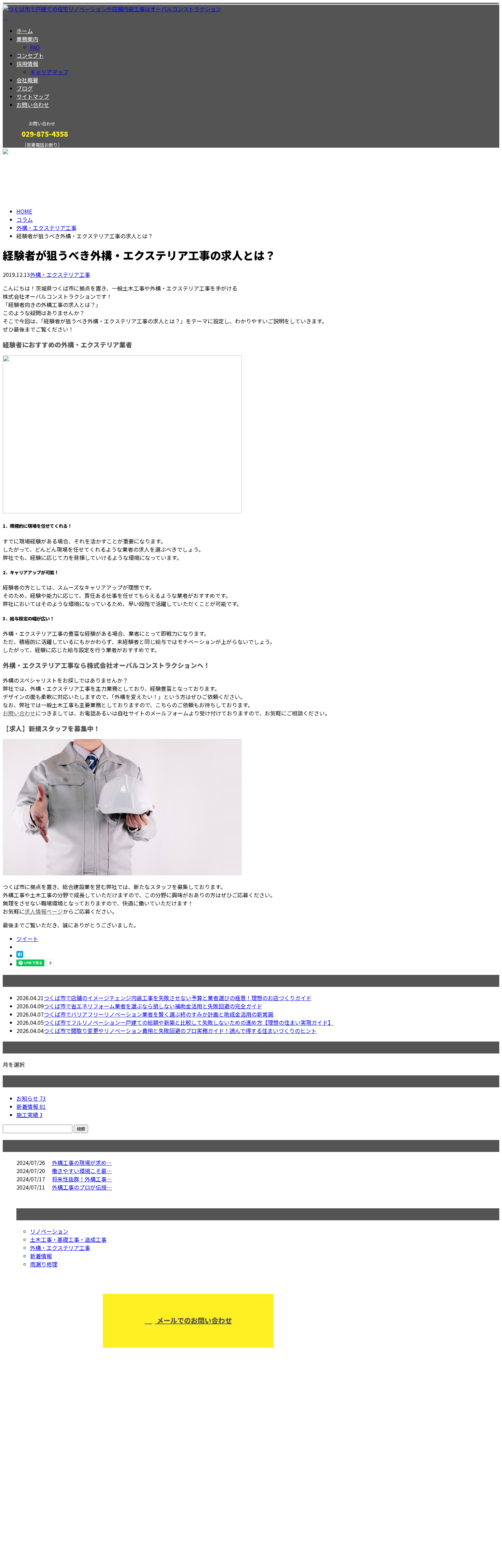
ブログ (24, 88)
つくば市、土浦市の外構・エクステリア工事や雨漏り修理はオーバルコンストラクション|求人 (118, 1521)
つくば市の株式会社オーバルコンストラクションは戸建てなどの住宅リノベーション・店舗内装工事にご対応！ (156, 1443)
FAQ (35, 47)
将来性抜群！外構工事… (82, 1179)
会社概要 (27, 80)
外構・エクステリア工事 (46, 228)
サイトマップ (32, 96)
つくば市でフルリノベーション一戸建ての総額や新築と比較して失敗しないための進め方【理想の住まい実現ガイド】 (188, 1022)
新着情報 (31, 1106)
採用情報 (27, 63)
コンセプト (30, 55)
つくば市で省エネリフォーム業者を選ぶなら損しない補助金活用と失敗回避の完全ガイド (153, 1006)
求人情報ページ (44, 911)
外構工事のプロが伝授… (82, 1187)
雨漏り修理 (43, 1264)
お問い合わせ (32, 104)
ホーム (24, 31)
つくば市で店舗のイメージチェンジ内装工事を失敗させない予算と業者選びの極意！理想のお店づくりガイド (177, 998)
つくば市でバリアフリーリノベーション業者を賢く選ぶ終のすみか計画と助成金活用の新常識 (158, 1014)
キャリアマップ (49, 72)
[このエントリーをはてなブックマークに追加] (19, 955)
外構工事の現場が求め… (82, 1162)
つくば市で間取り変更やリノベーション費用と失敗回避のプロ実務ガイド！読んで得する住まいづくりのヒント (180, 1030)
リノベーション (49, 1231)
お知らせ (31, 1098)
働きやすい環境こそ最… (82, 1171)
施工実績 (29, 1115)
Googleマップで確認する (36, 1480)
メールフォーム (27, 152)
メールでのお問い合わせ (193, 1320)
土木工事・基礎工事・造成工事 (68, 1239)
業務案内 (27, 39)
